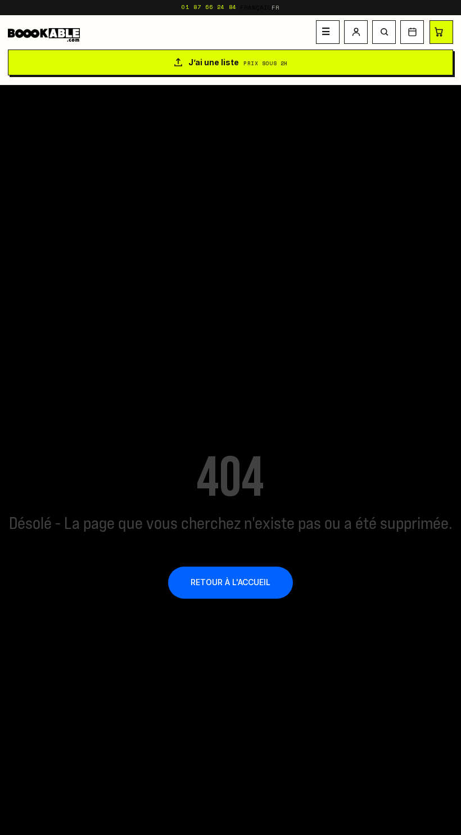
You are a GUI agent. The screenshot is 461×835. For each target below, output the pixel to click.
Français (256, 7)
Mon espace (356, 32)
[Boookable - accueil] (159, 32)
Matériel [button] (328, 32)
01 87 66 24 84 (209, 7)
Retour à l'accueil (230, 582)
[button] (384, 32)
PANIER (441, 32)
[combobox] (260, 7)
